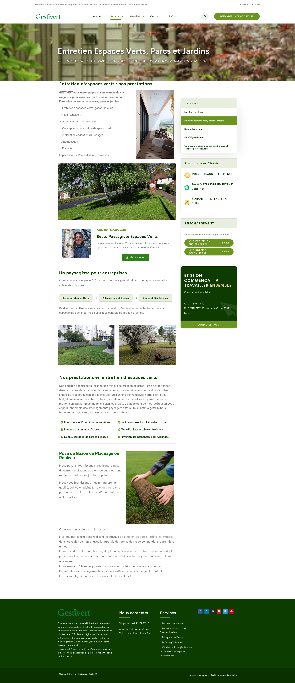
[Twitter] (225, 611)
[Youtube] (219, 611)
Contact (155, 16)
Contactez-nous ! (209, 325)
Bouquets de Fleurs (193, 129)
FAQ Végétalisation (194, 137)
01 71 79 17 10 (251, 4)
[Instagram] (212, 611)
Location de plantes (194, 112)
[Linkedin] (206, 611)
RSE (171, 16)
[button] (135, 257)
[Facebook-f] (200, 611)
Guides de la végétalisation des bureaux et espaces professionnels (206, 147)
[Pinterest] (231, 611)
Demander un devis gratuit (236, 16)
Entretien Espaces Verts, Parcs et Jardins (204, 120)
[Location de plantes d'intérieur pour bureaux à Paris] (48, 16)
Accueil (97, 16)
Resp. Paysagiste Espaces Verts (127, 236)
